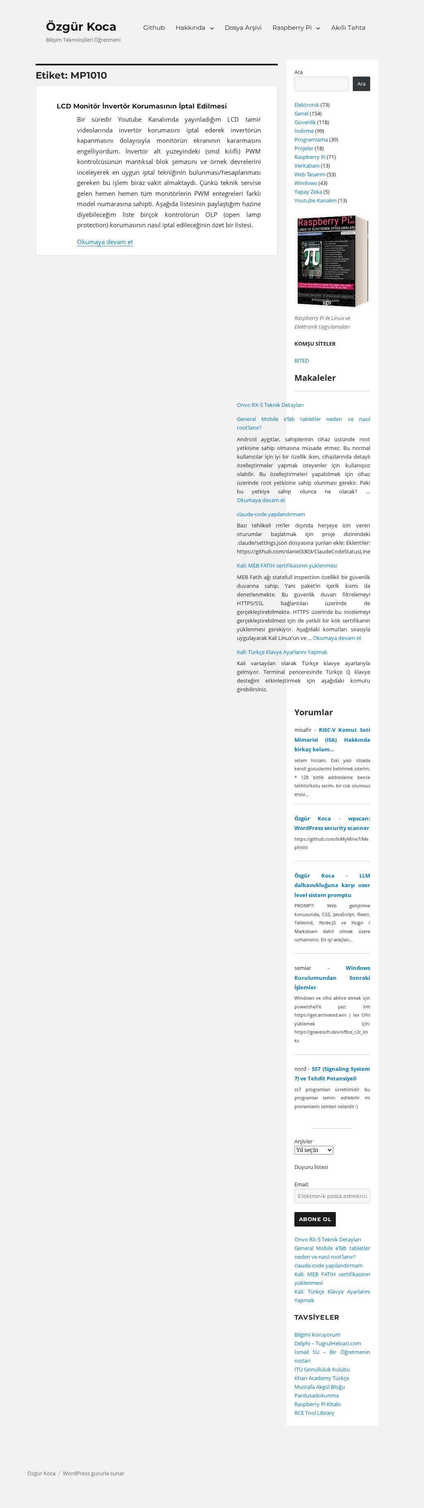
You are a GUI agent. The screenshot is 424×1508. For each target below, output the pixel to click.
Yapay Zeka (308, 191)
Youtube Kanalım (315, 200)
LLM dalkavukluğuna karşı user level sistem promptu (332, 885)
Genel (301, 113)
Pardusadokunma (316, 1395)
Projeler (303, 148)
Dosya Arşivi (243, 27)
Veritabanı (307, 165)
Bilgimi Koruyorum (317, 1334)
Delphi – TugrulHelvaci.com (327, 1343)
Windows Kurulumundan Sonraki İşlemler (332, 977)
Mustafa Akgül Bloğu (319, 1386)
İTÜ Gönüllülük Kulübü (322, 1369)
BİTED (301, 360)
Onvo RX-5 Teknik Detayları (270, 405)
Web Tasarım (309, 174)
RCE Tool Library (314, 1413)
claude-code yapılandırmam (271, 514)
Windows (305, 183)
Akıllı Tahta (348, 27)
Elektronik (306, 104)
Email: (301, 1184)
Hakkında (190, 27)
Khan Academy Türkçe (321, 1378)
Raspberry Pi (292, 27)
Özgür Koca (81, 26)
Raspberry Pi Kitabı (317, 1404)
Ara (298, 72)
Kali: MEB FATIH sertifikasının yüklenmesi (287, 565)
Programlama (311, 139)
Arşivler (303, 1141)
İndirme (304, 131)
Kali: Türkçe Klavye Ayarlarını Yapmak (282, 652)
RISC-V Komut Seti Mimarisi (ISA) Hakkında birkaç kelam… (332, 739)
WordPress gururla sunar (93, 1473)
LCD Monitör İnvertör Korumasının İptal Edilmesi (142, 106)
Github (154, 27)
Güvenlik (305, 122)
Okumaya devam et (105, 242)
